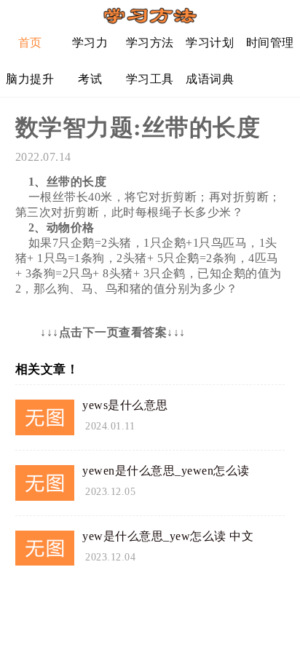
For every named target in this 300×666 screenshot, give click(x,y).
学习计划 (210, 42)
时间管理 (270, 42)
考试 (90, 79)
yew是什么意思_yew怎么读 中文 (167, 536)
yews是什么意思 (125, 405)
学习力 (90, 42)
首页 (30, 42)
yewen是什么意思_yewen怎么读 (166, 470)
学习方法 (150, 42)
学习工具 (150, 79)
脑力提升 (30, 79)
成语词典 (210, 79)
